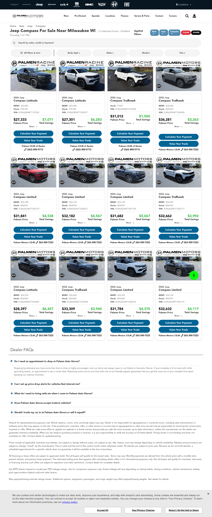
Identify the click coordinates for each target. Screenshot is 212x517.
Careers (173, 16)
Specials (96, 16)
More (31, 127)
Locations (110, 16)
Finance (124, 16)
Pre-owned (80, 16)
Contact (159, 16)
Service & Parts (141, 16)
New (66, 16)
